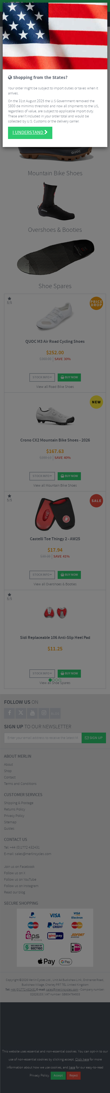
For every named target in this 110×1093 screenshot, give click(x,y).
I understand (28, 132)
